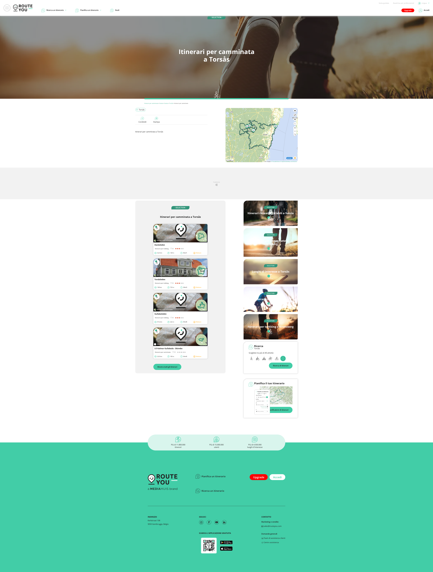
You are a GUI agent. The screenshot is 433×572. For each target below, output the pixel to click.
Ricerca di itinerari (280, 365)
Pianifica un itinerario (214, 476)
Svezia (161, 103)
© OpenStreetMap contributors (288, 161)
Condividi (142, 122)
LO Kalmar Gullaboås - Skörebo (168, 348)
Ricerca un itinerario (213, 490)
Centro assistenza (271, 542)
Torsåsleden (159, 279)
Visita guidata (384, 3)
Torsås (171, 103)
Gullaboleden (160, 314)
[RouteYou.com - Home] (22, 8)
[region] (262, 135)
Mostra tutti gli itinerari (167, 367)
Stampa (156, 122)
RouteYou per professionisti (403, 3)
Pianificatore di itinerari (278, 410)
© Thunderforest (275, 161)
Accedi (277, 477)
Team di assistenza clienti (274, 538)
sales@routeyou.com (272, 526)
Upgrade (408, 10)
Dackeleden (159, 245)
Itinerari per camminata (151, 103)
